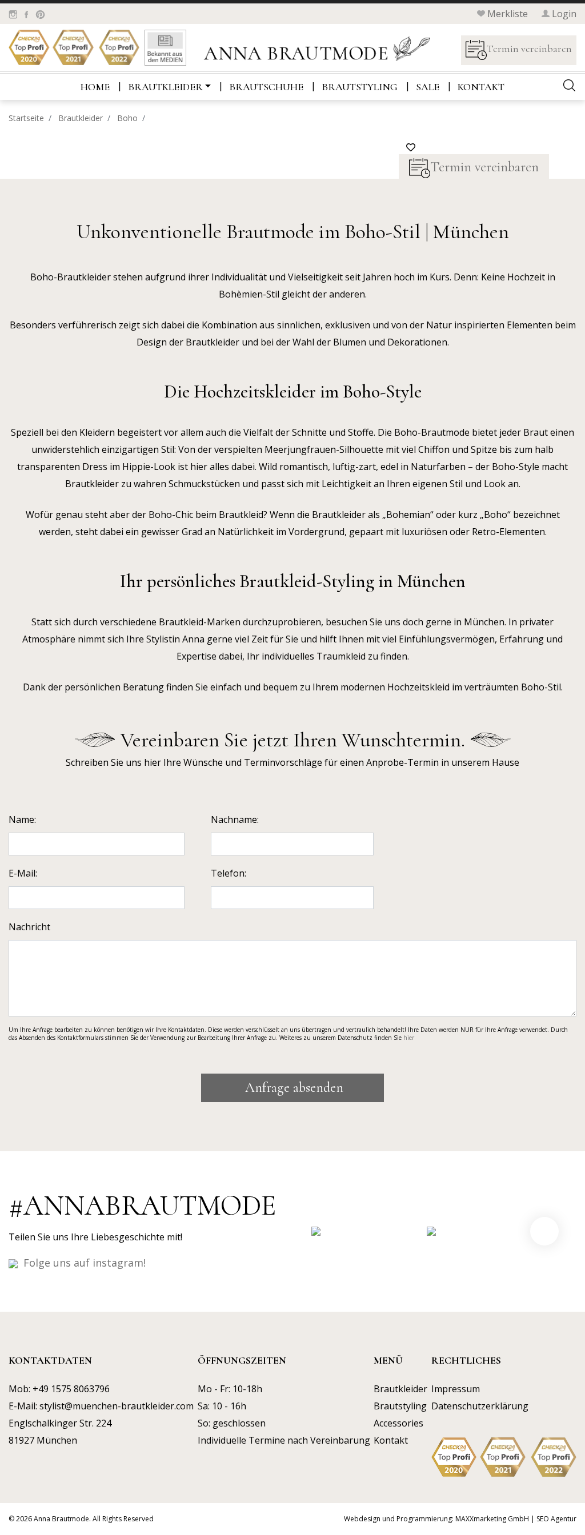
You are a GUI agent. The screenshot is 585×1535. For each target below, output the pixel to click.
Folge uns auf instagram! (84, 1262)
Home (95, 87)
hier (408, 1038)
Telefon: (228, 873)
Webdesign (362, 1519)
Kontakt (481, 87)
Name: (22, 819)
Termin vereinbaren (529, 48)
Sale (427, 87)
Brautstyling (360, 87)
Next (544, 1231)
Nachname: (235, 819)
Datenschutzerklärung (479, 1406)
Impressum (455, 1389)
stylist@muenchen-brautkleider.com (116, 1406)
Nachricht (29, 927)
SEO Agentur (556, 1519)
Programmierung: (425, 1519)
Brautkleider (165, 87)
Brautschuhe (266, 87)
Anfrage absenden (292, 1087)
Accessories (398, 1423)
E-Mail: (23, 873)
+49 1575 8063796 (71, 1389)
